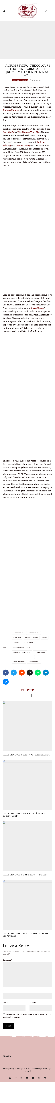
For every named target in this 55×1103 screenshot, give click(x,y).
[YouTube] (27, 1078)
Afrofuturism (34, 633)
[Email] (30, 673)
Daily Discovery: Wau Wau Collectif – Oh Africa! (26, 934)
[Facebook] (16, 1078)
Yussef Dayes (34, 661)
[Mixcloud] (39, 1078)
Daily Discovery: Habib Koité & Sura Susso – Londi (24, 814)
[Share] (6, 673)
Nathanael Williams (22, 647)
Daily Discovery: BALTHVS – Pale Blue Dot (27, 755)
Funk (45, 637)
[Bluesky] (33, 1078)
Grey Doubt (29, 642)
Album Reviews (20, 80)
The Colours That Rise (23, 657)
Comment (7, 960)
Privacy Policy (8, 1068)
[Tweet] (14, 673)
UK (37, 657)
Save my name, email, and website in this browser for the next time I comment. (26, 1015)
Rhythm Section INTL (22, 652)
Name (5, 991)
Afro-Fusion (18, 633)
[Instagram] (21, 1078)
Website (33, 1003)
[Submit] (22, 673)
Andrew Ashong (32, 637)
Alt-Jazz (17, 637)
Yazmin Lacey (19, 661)
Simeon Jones (41, 652)
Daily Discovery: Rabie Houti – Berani (25, 875)
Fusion (16, 642)
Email (5, 1003)
